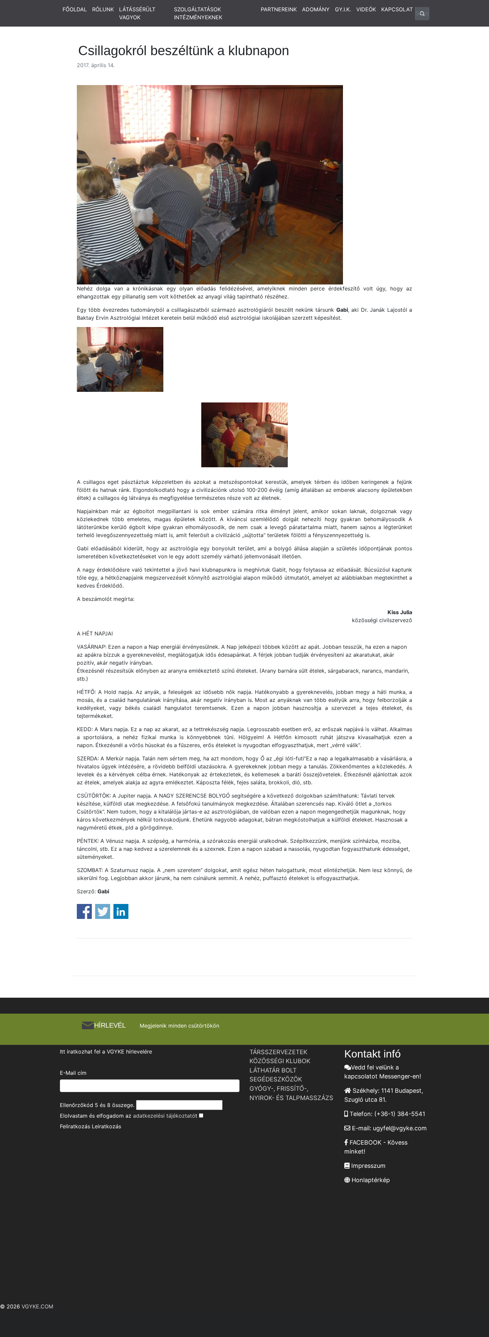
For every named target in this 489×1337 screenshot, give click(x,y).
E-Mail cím (73, 1072)
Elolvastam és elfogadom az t (128, 1115)
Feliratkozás (75, 1126)
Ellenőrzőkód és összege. (97, 1105)
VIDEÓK (366, 9)
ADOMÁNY (316, 9)
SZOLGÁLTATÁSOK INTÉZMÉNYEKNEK (198, 13)
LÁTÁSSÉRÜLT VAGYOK (137, 13)
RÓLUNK (103, 9)
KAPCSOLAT (397, 9)
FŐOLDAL (75, 9)
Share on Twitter (102, 911)
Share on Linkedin (120, 911)
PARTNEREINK (279, 9)
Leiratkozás (106, 1126)
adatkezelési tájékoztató (164, 1115)
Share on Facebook (84, 911)
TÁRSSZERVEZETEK (278, 1052)
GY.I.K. (343, 9)
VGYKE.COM (37, 1306)
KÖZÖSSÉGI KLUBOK (279, 1060)
